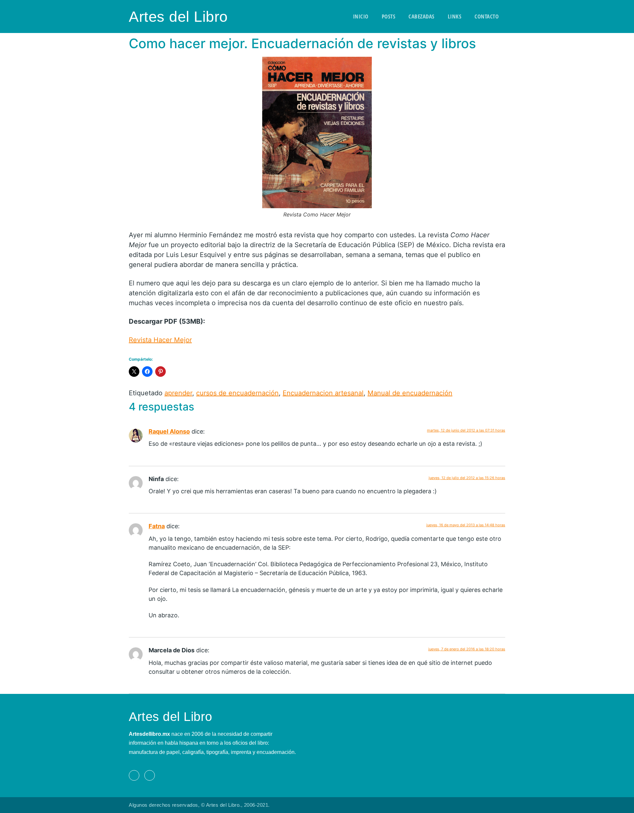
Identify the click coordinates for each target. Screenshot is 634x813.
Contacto (487, 16)
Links (455, 16)
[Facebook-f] (134, 775)
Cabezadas (421, 16)
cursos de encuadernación (237, 393)
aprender (178, 393)
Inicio (361, 16)
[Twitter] (149, 775)
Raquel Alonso (169, 431)
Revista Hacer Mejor (160, 340)
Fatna (157, 526)
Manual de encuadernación (410, 393)
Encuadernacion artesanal (323, 393)
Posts (389, 16)
